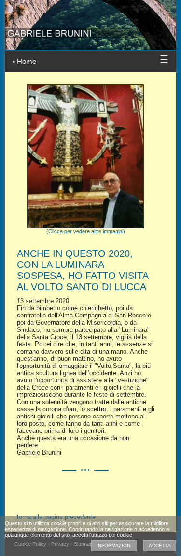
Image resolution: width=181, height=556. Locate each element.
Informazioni (114, 545)
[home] (90, 19)
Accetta (160, 545)
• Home (24, 61)
